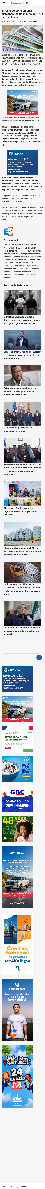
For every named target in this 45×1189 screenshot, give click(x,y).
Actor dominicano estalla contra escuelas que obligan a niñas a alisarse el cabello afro (20, 391)
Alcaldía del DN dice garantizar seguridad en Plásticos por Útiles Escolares (20, 511)
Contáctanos (7, 1187)
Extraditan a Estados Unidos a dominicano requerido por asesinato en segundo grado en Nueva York (22, 320)
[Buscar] (39, 657)
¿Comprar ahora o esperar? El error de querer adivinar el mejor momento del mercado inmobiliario (22, 551)
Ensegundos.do (10, 21)
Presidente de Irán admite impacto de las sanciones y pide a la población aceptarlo (22, 630)
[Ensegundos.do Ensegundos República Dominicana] (19, 3)
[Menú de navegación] (4, 3)
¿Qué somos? (21, 1187)
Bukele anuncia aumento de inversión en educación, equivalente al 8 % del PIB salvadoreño (22, 355)
